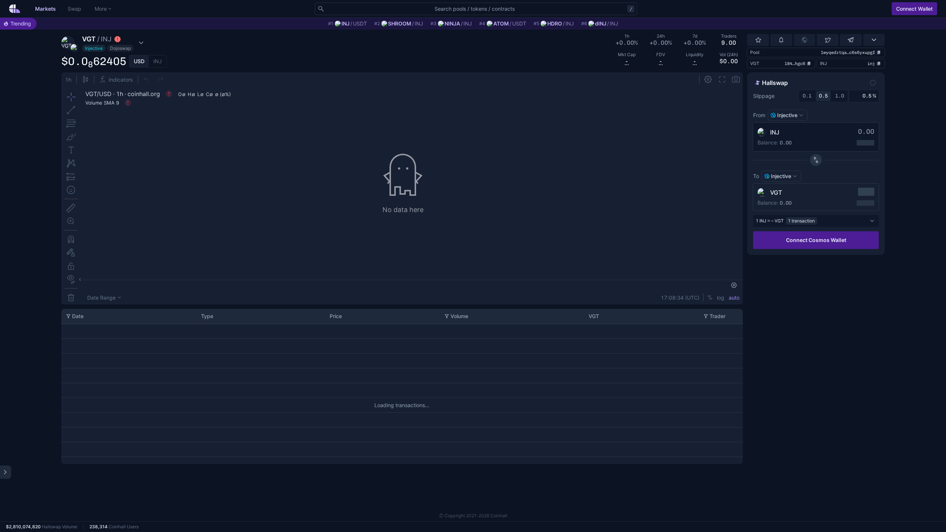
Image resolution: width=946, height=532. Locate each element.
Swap (74, 9)
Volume (459, 316)
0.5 (823, 96)
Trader (717, 316)
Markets (45, 9)
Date (78, 316)
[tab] (139, 61)
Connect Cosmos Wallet (816, 240)
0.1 (807, 96)
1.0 (839, 96)
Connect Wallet (914, 9)
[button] (115, 43)
